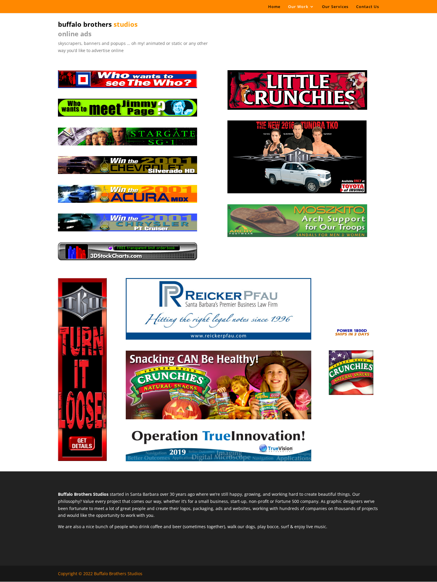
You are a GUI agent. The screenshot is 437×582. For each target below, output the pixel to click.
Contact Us (367, 6)
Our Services (335, 6)
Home (274, 6)
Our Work (298, 6)
